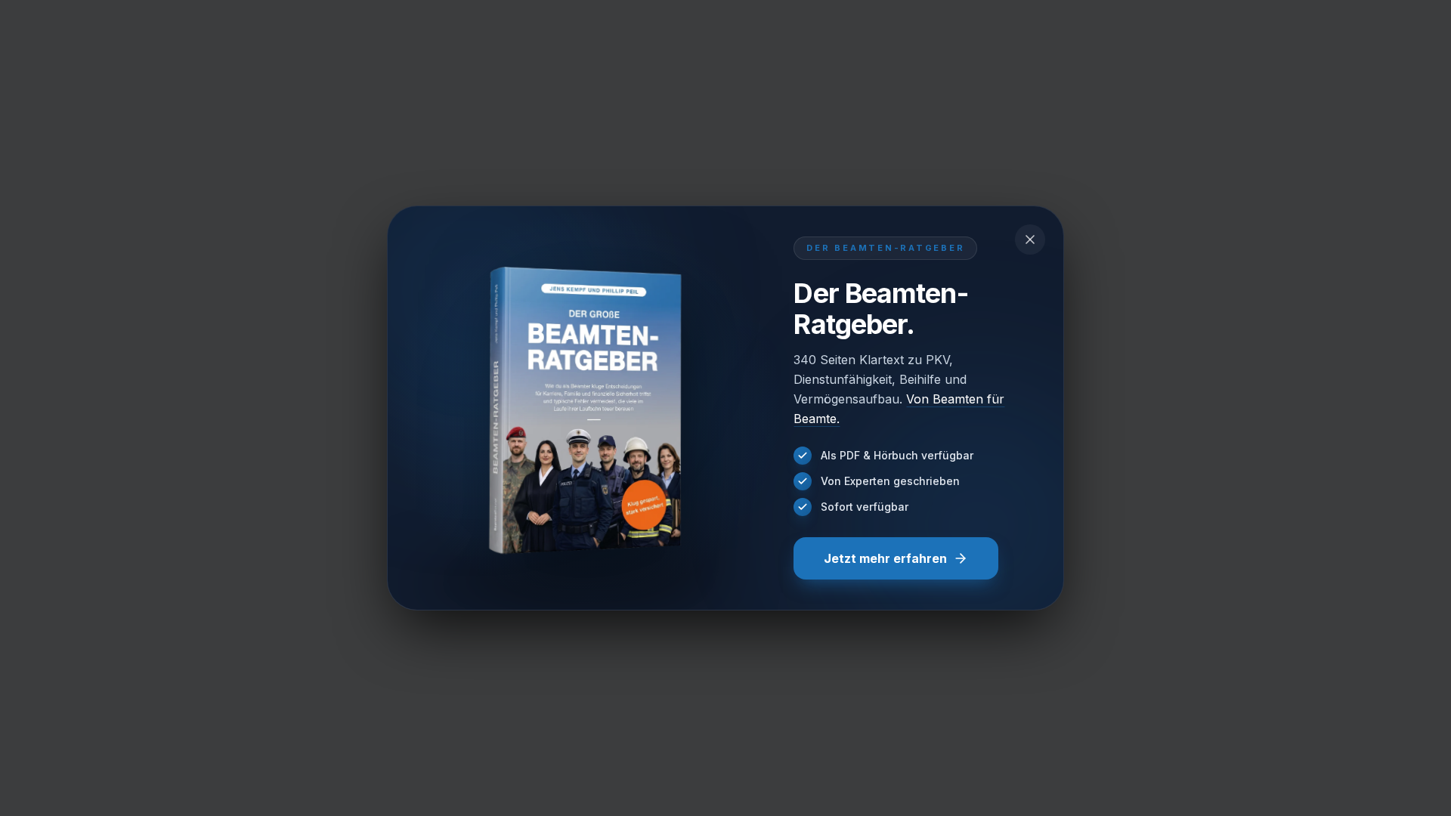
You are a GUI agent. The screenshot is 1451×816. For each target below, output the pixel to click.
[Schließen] (1030, 239)
